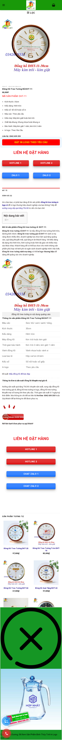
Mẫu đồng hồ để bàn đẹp (19, 374)
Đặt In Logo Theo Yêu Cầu (31, 142)
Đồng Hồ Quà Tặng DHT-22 (46, 588)
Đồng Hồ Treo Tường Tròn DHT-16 (46, 549)
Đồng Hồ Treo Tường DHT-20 (16, 548)
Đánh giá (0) (7, 196)
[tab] (31, 190)
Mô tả (4, 190)
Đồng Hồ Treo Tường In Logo (15, 86)
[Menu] (3, 5)
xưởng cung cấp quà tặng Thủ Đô (15, 208)
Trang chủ (4, 86)
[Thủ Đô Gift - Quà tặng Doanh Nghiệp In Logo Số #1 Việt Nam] (31, 5)
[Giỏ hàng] (53, 5)
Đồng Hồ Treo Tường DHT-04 (16, 588)
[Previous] (5, 75)
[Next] (13, 75)
